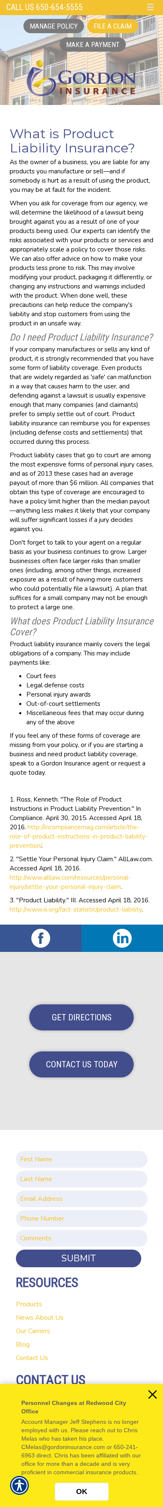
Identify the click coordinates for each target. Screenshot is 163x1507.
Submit (78, 1258)
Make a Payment (93, 44)
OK (81, 1491)
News (24, 1317)
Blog (23, 1344)
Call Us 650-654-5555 (44, 7)
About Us (49, 1317)
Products (29, 1304)
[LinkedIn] (122, 938)
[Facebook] (40, 938)
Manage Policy (54, 26)
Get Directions (82, 1017)
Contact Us (32, 1358)
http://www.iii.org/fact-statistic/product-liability (76, 909)
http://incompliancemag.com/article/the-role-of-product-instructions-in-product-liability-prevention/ (79, 836)
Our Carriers (33, 1331)
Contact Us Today (81, 1064)
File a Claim (113, 26)
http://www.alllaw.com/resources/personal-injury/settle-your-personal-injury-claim (70, 882)
